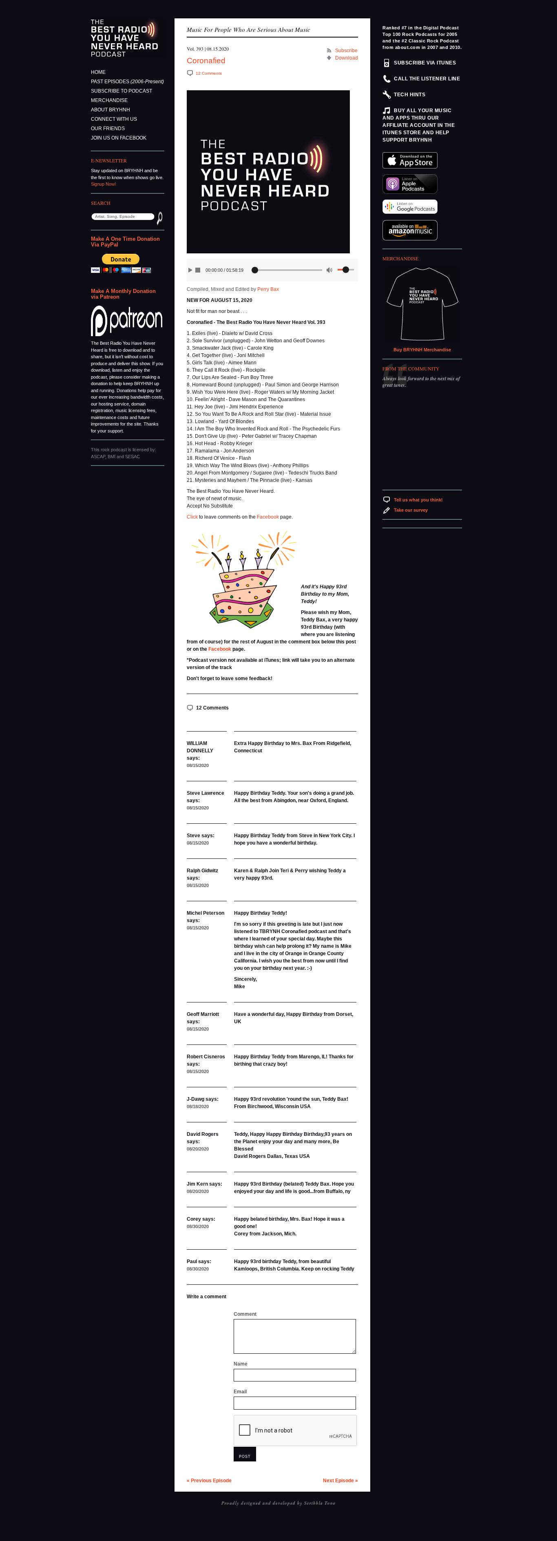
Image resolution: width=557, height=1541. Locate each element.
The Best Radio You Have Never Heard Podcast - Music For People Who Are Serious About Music (128, 38)
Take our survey (411, 510)
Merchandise (109, 100)
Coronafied (206, 60)
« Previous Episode (209, 1480)
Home (98, 72)
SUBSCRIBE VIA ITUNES (425, 63)
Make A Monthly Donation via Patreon (123, 294)
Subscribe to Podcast (121, 91)
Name (241, 1364)
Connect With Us (114, 119)
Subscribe (346, 50)
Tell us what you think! (418, 499)
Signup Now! (103, 184)
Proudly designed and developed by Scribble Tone (278, 1503)
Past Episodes (127, 81)
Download (346, 58)
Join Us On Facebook (118, 138)
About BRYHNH (110, 110)
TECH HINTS (409, 95)
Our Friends (108, 128)
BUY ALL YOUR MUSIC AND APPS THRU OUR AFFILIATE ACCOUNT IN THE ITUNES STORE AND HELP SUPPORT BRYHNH (418, 125)
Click (192, 517)
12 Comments (209, 73)
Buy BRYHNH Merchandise (422, 349)
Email (240, 1392)
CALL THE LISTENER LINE (427, 79)
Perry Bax (268, 289)
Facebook (268, 517)
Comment (245, 1314)
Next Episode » (340, 1480)
